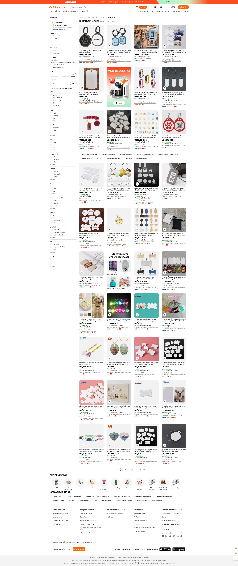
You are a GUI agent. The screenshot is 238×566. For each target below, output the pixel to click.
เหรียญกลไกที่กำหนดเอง (126, 154)
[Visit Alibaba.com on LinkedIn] (166, 536)
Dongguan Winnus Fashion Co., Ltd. (89, 146)
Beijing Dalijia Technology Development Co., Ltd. (91, 102)
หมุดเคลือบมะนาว (57, 496)
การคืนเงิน (137, 524)
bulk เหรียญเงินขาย (104, 496)
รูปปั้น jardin (129, 158)
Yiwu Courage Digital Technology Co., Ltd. (174, 104)
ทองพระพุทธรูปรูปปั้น (142, 158)
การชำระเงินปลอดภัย (86, 513)
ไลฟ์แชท (136, 517)
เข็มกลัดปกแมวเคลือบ (58, 500)
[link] (235, 548)
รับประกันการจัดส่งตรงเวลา (88, 520)
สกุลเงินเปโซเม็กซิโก (86, 158)
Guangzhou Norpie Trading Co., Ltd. (89, 285)
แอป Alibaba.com (152, 549)
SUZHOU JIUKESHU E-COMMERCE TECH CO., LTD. (146, 287)
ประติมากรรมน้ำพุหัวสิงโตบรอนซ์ (122, 496)
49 (144, 469)
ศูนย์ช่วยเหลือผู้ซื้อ (139, 513)
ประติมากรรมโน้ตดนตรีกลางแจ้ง (143, 496)
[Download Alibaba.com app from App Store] (165, 549)
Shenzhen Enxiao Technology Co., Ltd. (118, 196)
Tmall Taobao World (109, 557)
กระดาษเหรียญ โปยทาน (143, 500)
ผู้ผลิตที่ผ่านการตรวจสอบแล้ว (115, 513)
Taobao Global (127, 557)
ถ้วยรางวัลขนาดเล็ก (159, 500)
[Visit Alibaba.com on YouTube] (177, 536)
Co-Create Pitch (57, 517)
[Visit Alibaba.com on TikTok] (181, 536)
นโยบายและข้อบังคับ (86, 533)
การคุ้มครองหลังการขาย (87, 524)
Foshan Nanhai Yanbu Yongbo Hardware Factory (174, 287)
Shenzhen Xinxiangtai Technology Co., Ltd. (119, 61)
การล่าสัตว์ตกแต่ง (84, 500)
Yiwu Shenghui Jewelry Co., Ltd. (143, 202)
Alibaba (81, 17)
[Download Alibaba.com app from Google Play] (178, 549)
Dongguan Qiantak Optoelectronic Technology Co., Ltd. (174, 328)
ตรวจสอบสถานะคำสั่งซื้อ (169, 520)
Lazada (119, 557)
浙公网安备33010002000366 (149, 563)
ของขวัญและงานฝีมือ (92, 17)
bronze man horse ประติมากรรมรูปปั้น (168, 154)
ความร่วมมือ (165, 529)
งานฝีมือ (103, 17)
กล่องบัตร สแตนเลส (106, 500)
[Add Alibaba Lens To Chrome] (79, 549)
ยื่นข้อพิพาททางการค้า (140, 520)
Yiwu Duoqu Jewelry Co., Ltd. (87, 331)
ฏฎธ (95, 500)
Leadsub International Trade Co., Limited (146, 327)
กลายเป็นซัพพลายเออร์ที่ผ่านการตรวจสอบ (172, 525)
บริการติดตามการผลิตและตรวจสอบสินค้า (90, 528)
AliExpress (92, 557)
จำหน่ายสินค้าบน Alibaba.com (170, 513)
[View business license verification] (136, 563)
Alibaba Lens (59, 549)
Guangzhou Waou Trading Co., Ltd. (144, 58)
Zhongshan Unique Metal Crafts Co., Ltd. (91, 61)
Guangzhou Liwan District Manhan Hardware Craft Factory (119, 372)
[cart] (161, 7)
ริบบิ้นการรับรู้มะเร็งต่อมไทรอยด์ (89, 154)
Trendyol (138, 557)
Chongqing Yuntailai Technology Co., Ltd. (118, 148)
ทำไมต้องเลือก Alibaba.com (60, 513)
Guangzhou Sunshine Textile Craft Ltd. (145, 103)
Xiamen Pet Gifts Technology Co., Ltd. (90, 245)
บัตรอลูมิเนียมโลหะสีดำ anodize (164, 496)
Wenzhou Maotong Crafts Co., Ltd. (172, 196)
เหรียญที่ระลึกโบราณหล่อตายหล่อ (145, 154)
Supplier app (126, 549)
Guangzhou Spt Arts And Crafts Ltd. (89, 372)
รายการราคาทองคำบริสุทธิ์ (74, 496)
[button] (137, 7)
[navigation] (63, 244)
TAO (133, 557)
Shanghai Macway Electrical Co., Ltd (117, 327)
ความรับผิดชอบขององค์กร (60, 520)
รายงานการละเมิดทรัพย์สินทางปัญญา (145, 527)
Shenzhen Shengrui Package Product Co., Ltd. (174, 243)
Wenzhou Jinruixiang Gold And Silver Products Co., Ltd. (146, 146)
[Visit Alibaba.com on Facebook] (163, 536)
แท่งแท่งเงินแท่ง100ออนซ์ (108, 154)
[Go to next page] (147, 469)
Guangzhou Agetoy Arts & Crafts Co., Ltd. (91, 200)
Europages (146, 557)
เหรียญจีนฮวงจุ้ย (90, 496)
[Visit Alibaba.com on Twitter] (170, 536)
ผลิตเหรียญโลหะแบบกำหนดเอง (124, 500)
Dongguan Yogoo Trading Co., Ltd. (116, 244)
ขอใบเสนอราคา (111, 517)
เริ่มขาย (164, 517)
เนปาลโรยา (72, 500)
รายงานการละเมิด (139, 531)
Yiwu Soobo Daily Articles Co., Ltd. (171, 61)
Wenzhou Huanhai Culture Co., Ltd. (144, 241)
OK (73, 75)
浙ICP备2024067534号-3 (166, 563)
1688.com (100, 557)
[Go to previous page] (118, 469)
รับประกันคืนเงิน (85, 517)
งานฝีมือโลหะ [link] (112, 17)
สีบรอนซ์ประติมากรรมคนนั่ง (113, 158)
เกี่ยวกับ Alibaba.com (59, 509)
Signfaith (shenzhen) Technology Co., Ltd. (174, 145)
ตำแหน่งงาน (56, 524)
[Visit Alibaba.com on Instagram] (174, 536)
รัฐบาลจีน (99, 158)
